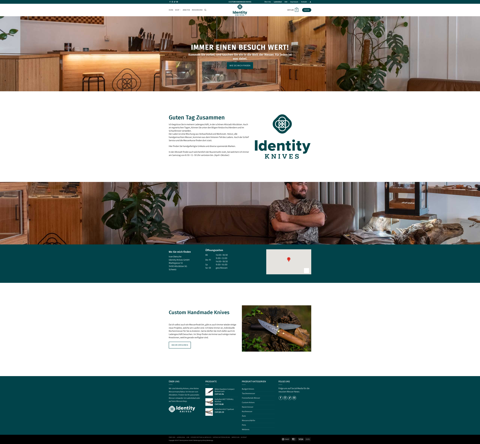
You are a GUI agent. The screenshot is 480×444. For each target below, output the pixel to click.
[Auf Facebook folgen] (170, 2)
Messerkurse (197, 10)
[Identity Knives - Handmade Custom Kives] (240, 10)
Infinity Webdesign (207, 440)
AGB (285, 2)
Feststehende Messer (251, 398)
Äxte (244, 416)
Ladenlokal (278, 2)
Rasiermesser (247, 407)
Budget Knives (248, 389)
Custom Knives (248, 402)
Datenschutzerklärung (221, 437)
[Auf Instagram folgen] (172, 2)
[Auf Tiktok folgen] (175, 2)
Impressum (294, 2)
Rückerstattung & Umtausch (201, 437)
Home (171, 10)
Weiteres (245, 429)
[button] (310, 1)
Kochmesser (247, 411)
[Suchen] (205, 10)
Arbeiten (186, 10)
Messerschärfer (248, 420)
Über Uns (267, 2)
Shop (177, 10)
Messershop (181, 401)
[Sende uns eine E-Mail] (177, 2)
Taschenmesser (248, 393)
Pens (244, 425)
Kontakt (304, 2)
